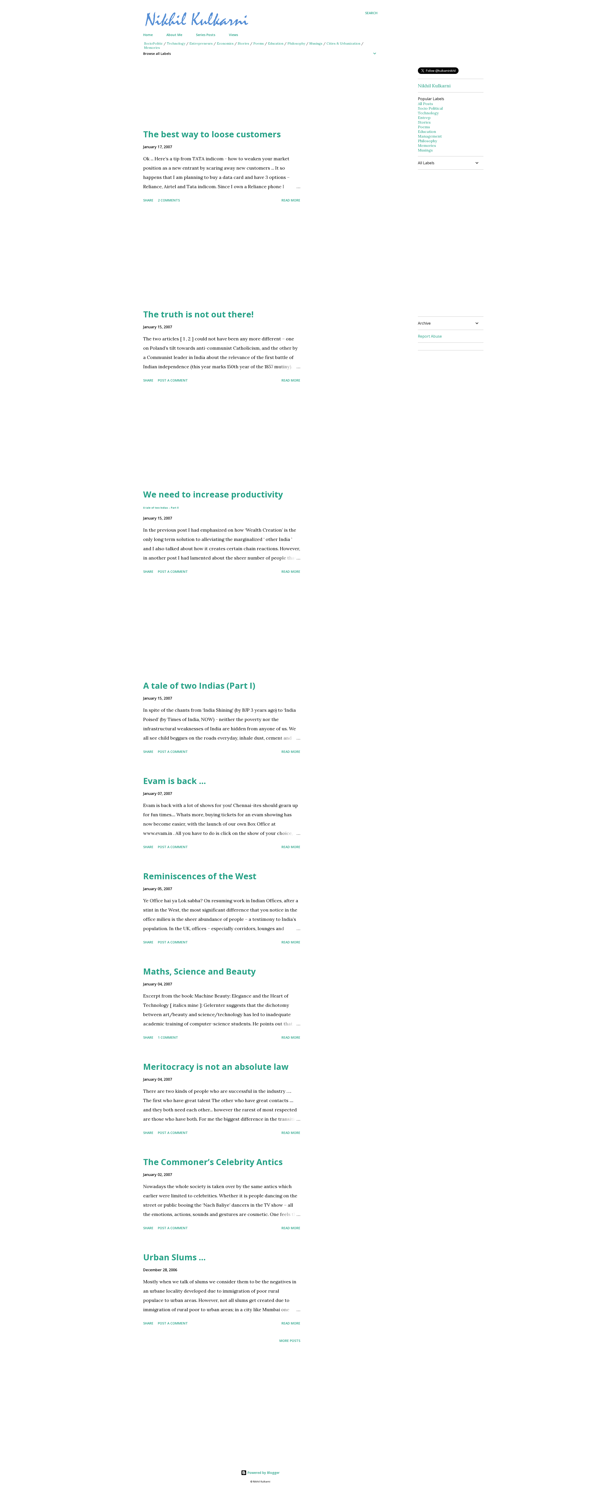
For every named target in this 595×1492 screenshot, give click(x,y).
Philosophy (296, 43)
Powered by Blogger (263, 1472)
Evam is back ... (174, 781)
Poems (258, 43)
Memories (152, 48)
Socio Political (430, 108)
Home (148, 35)
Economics (225, 43)
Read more (290, 200)
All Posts (425, 103)
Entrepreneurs (201, 43)
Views (233, 35)
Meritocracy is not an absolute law (215, 1066)
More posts (289, 1340)
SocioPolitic (153, 43)
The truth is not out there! (198, 314)
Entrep (424, 117)
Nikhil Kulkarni (434, 86)
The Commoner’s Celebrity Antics (213, 1162)
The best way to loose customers (212, 134)
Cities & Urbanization (343, 43)
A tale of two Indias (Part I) (199, 685)
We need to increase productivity (213, 499)
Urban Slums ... (174, 1257)
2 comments (169, 200)
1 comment (168, 1037)
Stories (243, 43)
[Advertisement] (251, 96)
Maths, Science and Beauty (199, 971)
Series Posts (205, 35)
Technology (176, 43)
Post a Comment (173, 380)
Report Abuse (430, 336)
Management (430, 136)
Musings (315, 43)
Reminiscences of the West (199, 876)
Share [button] (148, 200)
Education (275, 43)
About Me (174, 35)
